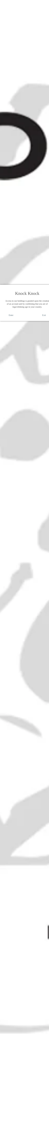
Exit (44, 315)
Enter (11, 315)
